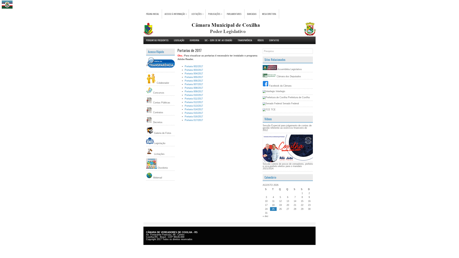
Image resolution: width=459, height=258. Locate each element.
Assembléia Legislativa (289, 69)
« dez (265, 216)
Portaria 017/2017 (194, 120)
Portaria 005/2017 (194, 77)
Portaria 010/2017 (194, 95)
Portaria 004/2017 (194, 73)
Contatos (274, 40)
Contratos (157, 112)
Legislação (179, 40)
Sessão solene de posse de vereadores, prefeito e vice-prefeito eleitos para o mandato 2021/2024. (288, 166)
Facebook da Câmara (279, 85)
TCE (273, 109)
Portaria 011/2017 (194, 98)
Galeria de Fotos (162, 133)
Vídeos (260, 40)
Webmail (157, 177)
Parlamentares (234, 13)
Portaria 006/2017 (194, 80)
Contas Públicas (161, 102)
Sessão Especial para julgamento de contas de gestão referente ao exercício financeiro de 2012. (287, 128)
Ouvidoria (194, 40)
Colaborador (162, 83)
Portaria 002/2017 (194, 66)
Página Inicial (152, 13)
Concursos (158, 92)
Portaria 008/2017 (194, 88)
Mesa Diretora (269, 13)
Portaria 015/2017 (194, 113)
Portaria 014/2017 (194, 109)
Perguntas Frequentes (157, 40)
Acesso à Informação (176, 13)
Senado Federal (290, 103)
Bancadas (252, 13)
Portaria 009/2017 (194, 91)
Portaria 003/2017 (194, 70)
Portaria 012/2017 (194, 102)
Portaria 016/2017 (194, 116)
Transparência (245, 40)
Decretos (157, 122)
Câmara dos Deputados (288, 76)
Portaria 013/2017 (194, 105)
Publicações (215, 13)
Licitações (197, 13)
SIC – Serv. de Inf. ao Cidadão (218, 40)
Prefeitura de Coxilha (298, 97)
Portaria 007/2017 (194, 84)
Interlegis (280, 91)
